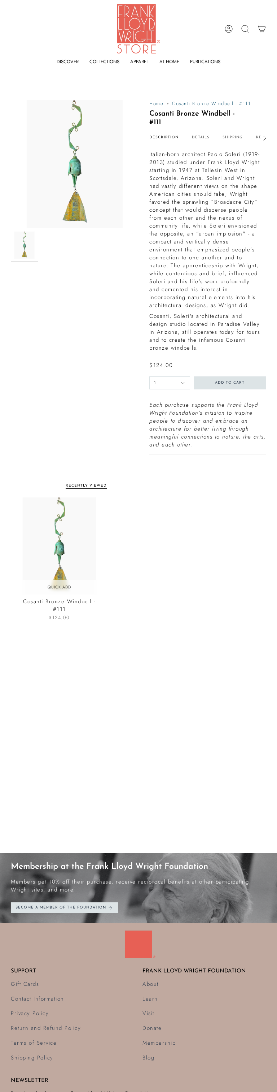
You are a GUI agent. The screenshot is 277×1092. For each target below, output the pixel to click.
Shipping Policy (32, 1058)
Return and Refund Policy (46, 1028)
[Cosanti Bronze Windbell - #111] (59, 546)
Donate (152, 1028)
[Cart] (262, 29)
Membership (159, 1043)
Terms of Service (34, 1043)
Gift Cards (25, 984)
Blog (148, 1058)
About (150, 984)
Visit (148, 1013)
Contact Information (37, 999)
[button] (67, 61)
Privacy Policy (30, 1013)
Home (156, 103)
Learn (150, 999)
